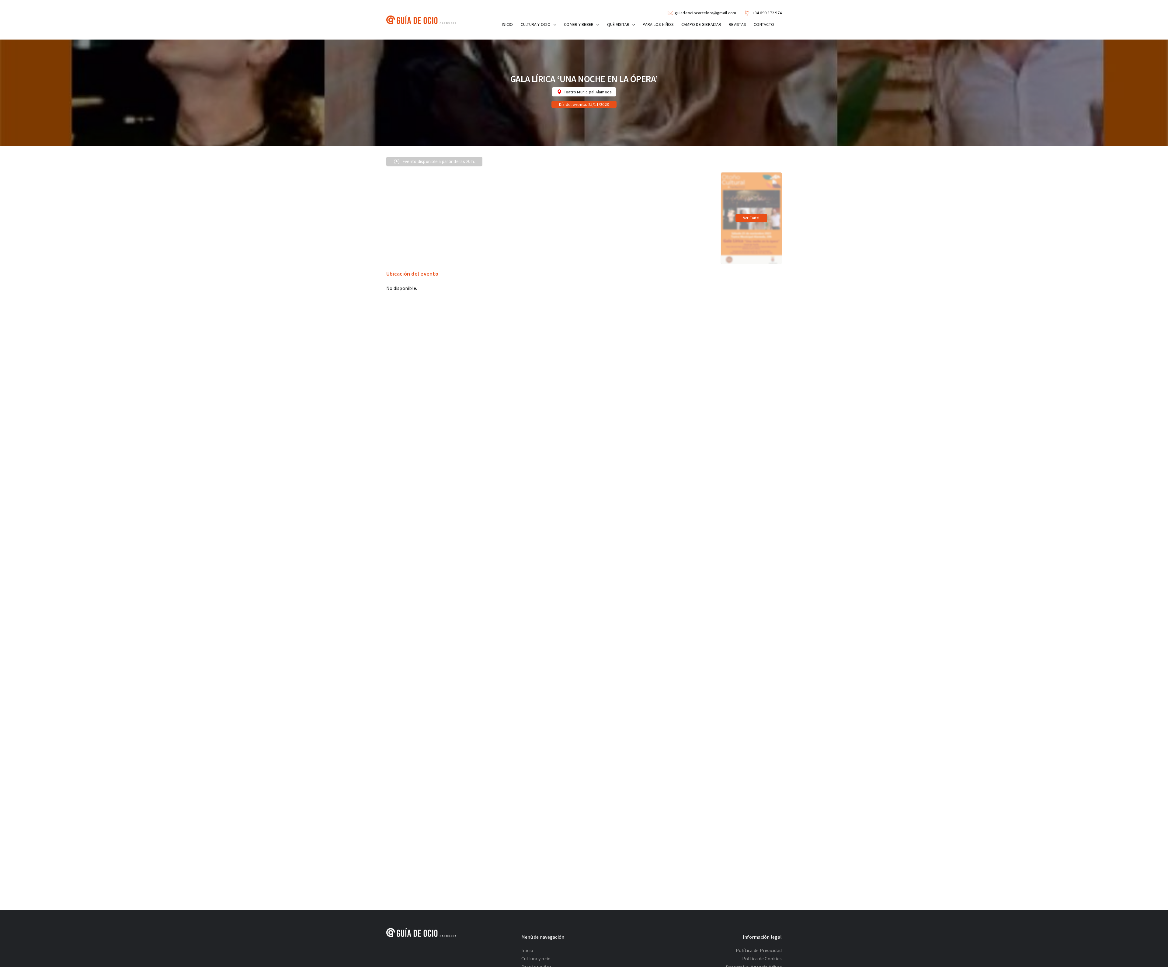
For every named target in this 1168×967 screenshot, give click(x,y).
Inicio (527, 950)
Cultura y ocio (536, 958)
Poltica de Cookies (762, 958)
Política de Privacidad (759, 950)
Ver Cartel (751, 218)
